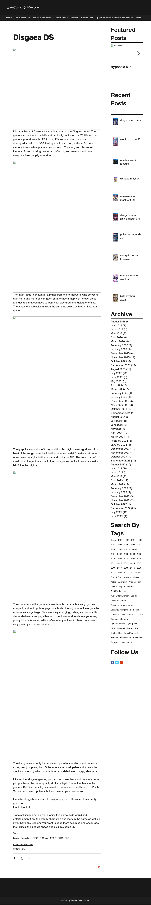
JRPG (34, 838)
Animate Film (135, 582)
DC (140, 623)
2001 (113, 554)
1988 (126, 540)
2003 (126, 554)
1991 (133, 540)
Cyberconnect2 (118, 623)
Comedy (124, 619)
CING (140, 614)
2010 (139, 558)
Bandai (134, 596)
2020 (139, 568)
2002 (119, 554)
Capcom (115, 619)
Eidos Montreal (131, 633)
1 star (113, 540)
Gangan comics (118, 642)
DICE (113, 628)
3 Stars (137, 572)
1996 (132, 544)
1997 (139, 544)
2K (131, 572)
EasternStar (116, 633)
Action (113, 582)
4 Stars (119, 577)
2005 (139, 554)
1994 (119, 544)
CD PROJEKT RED (127, 614)
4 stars (127, 577)
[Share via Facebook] (14, 858)
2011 (113, 563)
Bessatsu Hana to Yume (122, 605)
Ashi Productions (118, 591)
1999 (119, 549)
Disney (130, 628)
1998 (113, 549)
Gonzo (130, 642)
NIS (67, 838)
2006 (113, 558)
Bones (114, 614)
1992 (139, 540)
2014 (132, 563)
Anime (114, 586)
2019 (132, 568)
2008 (126, 558)
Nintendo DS (19, 849)
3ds (112, 577)
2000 (134, 549)
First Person (125, 637)
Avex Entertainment (120, 596)
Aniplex (121, 586)
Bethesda (134, 610)
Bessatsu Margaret (119, 610)
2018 (126, 568)
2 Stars (127, 549)
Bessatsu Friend (118, 600)
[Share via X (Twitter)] (21, 858)
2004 (132, 554)
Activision (122, 582)
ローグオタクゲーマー (23, 8)
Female (114, 637)
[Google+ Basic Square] (121, 662)
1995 (126, 544)
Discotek (121, 628)
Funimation (138, 637)
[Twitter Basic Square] (117, 662)
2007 (119, 558)
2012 (119, 563)
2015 (139, 563)
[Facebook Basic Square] (112, 662)
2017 (119, 568)
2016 (113, 568)
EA (136, 628)
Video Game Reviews (23, 844)
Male (16, 838)
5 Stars (135, 577)
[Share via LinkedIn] (29, 858)
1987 (120, 540)
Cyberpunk (132, 623)
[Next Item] (138, 53)
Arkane (130, 586)
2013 (126, 563)
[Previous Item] (115, 53)
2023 (126, 572)
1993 (113, 544)
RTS (60, 838)
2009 (132, 558)
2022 (119, 572)
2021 (113, 572)
